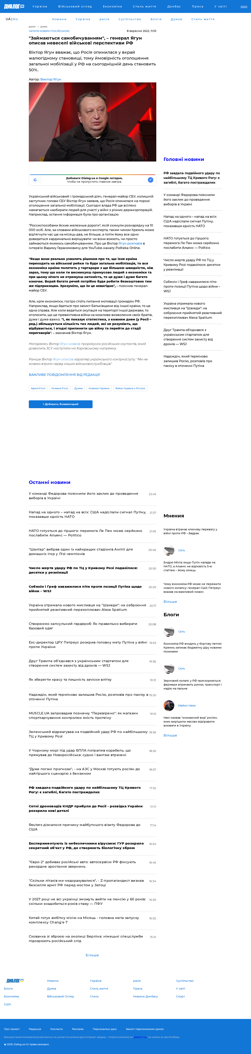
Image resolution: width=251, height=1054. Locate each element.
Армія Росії (38, 388)
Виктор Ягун (50, 79)
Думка (43, 27)
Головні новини (184, 159)
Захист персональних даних (145, 1029)
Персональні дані (105, 1029)
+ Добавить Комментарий (60, 404)
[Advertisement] (92, 440)
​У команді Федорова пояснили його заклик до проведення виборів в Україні (189, 199)
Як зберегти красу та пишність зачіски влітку (70, 679)
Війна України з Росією (130, 388)
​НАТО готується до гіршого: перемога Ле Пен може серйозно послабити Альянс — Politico (191, 243)
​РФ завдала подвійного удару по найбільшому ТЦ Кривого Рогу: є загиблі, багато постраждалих (192, 177)
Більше (92, 955)
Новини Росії (59, 388)
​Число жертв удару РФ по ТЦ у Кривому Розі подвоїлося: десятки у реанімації (192, 264)
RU (15, 19)
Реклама (78, 1029)
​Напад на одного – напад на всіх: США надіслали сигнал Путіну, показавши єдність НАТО (190, 221)
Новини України (99, 388)
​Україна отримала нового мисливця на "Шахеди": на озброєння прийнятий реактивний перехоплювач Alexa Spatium (193, 310)
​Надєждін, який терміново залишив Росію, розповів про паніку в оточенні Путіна (188, 361)
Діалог (32, 27)
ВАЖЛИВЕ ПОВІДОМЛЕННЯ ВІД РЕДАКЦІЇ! (64, 375)
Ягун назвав (70, 344)
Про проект (12, 1029)
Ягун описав (63, 359)
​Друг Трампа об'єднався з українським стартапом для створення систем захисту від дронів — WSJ (188, 337)
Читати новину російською (49, 31)
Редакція (35, 1029)
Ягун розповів (130, 243)
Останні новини (49, 482)
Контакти (56, 1029)
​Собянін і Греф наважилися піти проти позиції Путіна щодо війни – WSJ (192, 286)
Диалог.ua (140, 1037)
